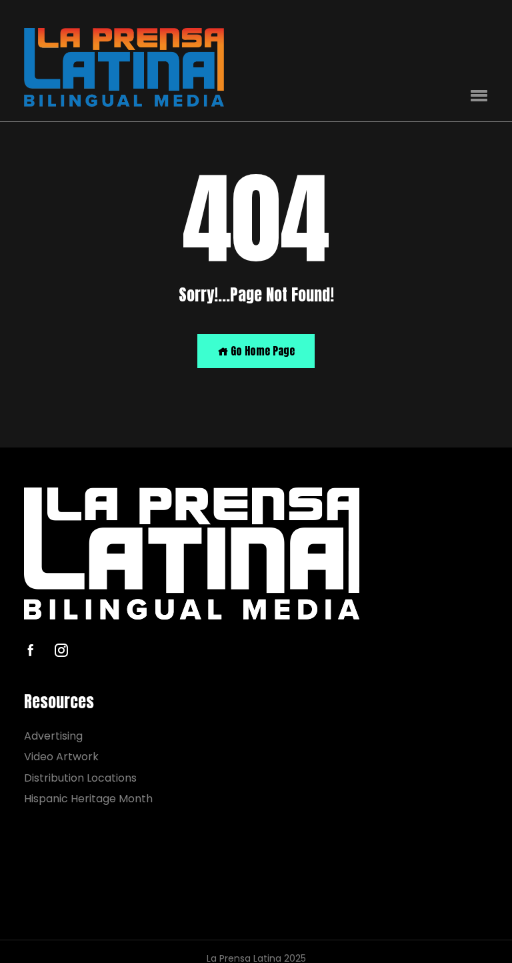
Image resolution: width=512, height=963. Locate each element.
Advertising (53, 736)
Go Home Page (261, 351)
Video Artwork (61, 756)
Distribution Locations (80, 778)
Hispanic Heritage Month (88, 798)
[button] (479, 96)
